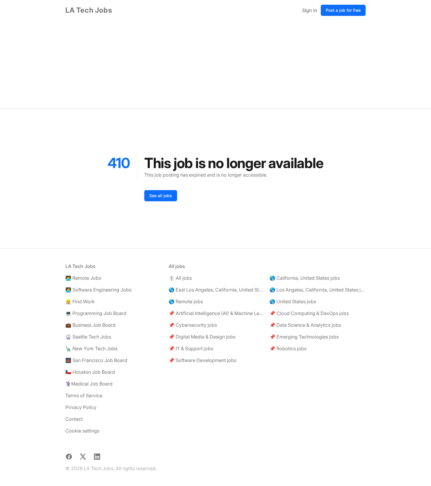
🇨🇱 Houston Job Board (90, 372)
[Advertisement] (215, 65)
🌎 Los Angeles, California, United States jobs (317, 290)
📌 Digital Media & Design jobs (202, 337)
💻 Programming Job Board (95, 313)
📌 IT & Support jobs (191, 348)
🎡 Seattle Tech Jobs (88, 337)
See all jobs (160, 195)
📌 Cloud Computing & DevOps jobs (309, 313)
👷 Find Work (80, 301)
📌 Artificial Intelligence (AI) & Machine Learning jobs (217, 313)
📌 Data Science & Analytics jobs (305, 325)
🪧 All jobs (180, 278)
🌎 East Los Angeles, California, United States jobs (217, 290)
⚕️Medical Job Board (89, 384)
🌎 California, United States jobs (304, 278)
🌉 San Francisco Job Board (96, 360)
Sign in (309, 10)
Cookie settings (82, 431)
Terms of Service (83, 395)
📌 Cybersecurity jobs (193, 325)
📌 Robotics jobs (287, 348)
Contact (74, 419)
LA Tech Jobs (88, 10)
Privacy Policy (80, 407)
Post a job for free (343, 10)
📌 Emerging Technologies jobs (304, 337)
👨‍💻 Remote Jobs (83, 278)
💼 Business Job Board (90, 325)
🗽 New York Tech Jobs (91, 348)
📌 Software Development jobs (202, 360)
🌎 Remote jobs (186, 301)
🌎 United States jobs (292, 301)
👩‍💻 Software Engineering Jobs (98, 290)
